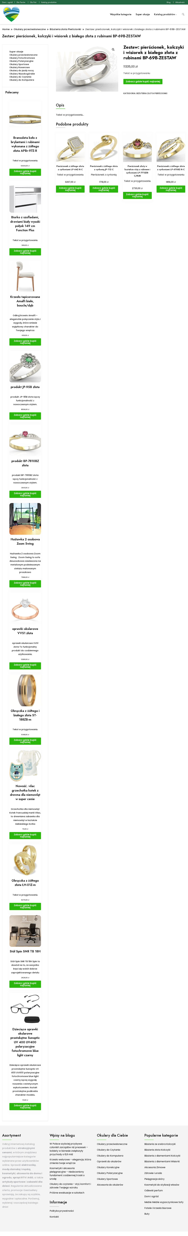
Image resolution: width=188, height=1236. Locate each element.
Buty (147, 1214)
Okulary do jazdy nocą (21, 70)
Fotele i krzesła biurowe (157, 1208)
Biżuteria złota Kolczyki (157, 1149)
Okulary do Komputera (21, 79)
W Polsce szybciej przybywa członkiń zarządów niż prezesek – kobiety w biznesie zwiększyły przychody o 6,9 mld (69, 1149)
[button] (113, 49)
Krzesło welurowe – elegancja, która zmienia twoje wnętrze (70, 1161)
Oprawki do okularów (109, 1161)
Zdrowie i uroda (153, 1173)
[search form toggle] (183, 14)
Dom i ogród (7, 2)
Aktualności (180, 2)
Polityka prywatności (62, 1211)
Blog (169, 2)
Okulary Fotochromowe (22, 57)
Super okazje (143, 14)
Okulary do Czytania (20, 76)
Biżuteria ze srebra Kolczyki (160, 1144)
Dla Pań (33, 2)
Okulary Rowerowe (19, 67)
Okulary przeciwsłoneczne (23, 54)
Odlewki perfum (153, 1190)
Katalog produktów (49, 2)
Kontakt (54, 1216)
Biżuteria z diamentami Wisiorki (162, 1161)
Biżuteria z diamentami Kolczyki (162, 1155)
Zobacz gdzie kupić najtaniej (143, 81)
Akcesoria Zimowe (154, 1167)
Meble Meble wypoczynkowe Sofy (163, 1202)
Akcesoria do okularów (110, 1184)
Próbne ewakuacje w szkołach (67, 1192)
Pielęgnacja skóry (154, 1179)
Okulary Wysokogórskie (22, 73)
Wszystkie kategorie (120, 14)
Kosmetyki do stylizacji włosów (161, 1184)
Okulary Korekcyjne (108, 1167)
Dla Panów (21, 2)
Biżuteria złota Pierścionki (151, 93)
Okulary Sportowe (19, 64)
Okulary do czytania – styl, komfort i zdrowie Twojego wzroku (70, 1185)
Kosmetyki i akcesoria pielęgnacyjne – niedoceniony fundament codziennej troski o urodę (67, 1174)
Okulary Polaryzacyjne (21, 61)
